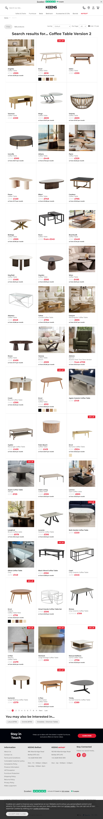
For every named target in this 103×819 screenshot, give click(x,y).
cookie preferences (41, 809)
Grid (91, 26)
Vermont (12, 114)
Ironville (12, 155)
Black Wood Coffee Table (48, 570)
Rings (42, 114)
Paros (12, 195)
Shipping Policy (10, 776)
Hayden (42, 276)
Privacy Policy (9, 782)
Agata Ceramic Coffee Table (79, 398)
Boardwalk (73, 236)
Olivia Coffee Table (15, 571)
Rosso (12, 357)
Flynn (73, 155)
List (97, 26)
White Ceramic (58, 240)
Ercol (42, 70)
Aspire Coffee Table (15, 491)
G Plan (12, 657)
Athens (42, 155)
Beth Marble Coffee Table (78, 530)
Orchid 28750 (27, 722)
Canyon (78, 316)
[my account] (93, 7)
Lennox (75, 491)
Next (40, 710)
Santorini (18, 699)
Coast (15, 399)
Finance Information (11, 767)
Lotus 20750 (12, 722)
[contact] (84, 7)
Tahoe (45, 316)
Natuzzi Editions (76, 657)
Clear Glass (44, 237)
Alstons (80, 358)
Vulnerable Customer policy (14, 761)
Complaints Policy (10, 764)
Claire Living (43, 491)
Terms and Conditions (12, 758)
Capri (78, 571)
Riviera (78, 610)
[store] (88, 7)
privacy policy (69, 806)
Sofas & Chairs (20, 13)
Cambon (73, 195)
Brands (75, 13)
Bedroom (49, 13)
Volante (73, 114)
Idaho (73, 70)
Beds (41, 13)
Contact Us (8, 755)
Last (46, 710)
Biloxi (42, 195)
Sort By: (50, 26)
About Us (7, 751)
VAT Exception (9, 770)
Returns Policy (9, 779)
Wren (73, 276)
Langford (15, 531)
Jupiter (16, 446)
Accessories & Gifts (63, 13)
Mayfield (12, 276)
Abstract (12, 316)
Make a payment (10, 786)
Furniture (32, 13)
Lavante (46, 531)
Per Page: (75, 26)
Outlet (84, 13)
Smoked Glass (58, 237)
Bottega (12, 236)
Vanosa (42, 358)
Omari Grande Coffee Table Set (50, 609)
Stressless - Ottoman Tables (47, 722)
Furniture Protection (11, 773)
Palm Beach (42, 446)
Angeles (12, 70)
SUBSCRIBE (87, 736)
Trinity (79, 699)
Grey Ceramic (44, 240)
